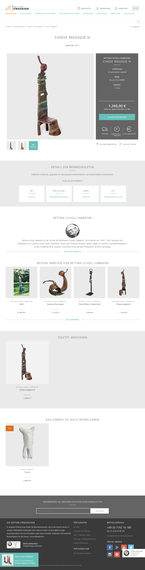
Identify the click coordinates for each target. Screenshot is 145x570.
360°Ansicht (33, 146)
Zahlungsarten (130, 134)
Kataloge (102, 13)
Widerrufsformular (81, 543)
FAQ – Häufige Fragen (82, 535)
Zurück (135, 27)
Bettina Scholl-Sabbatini (35, 26)
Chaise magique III (51, 26)
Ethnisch (86, 197)
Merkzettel (86, 8)
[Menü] (19, 542)
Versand (105, 134)
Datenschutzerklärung (32, 565)
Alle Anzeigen (72, 320)
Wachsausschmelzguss (59, 197)
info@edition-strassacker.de (120, 536)
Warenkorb (104, 8)
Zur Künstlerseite (72, 252)
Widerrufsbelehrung (57, 565)
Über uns (115, 13)
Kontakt (77, 527)
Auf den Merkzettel (108, 144)
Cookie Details (45, 565)
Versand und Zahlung (82, 531)
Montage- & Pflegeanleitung (84, 539)
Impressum (72, 565)
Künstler (88, 13)
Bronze (32, 197)
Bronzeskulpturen (45, 13)
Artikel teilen (129, 144)
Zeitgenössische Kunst (113, 197)
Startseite (9, 26)
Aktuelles (129, 13)
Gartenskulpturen (69, 13)
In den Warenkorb (117, 117)
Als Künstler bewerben (82, 553)
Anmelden (122, 8)
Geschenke (26, 13)
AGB (65, 565)
